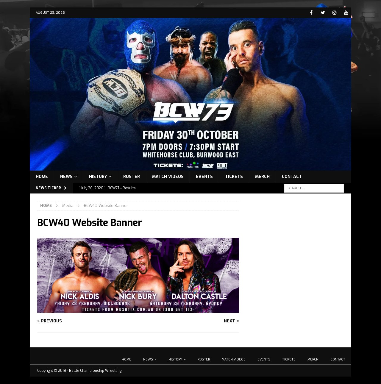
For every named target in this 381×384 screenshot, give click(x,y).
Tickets (234, 176)
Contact (292, 176)
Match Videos (168, 176)
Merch (262, 176)
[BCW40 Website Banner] (138, 309)
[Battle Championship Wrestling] (190, 167)
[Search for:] (314, 188)
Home (42, 176)
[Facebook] (311, 12)
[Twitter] (323, 12)
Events (204, 176)
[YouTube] (346, 12)
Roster (131, 176)
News (66, 176)
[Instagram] (334, 12)
